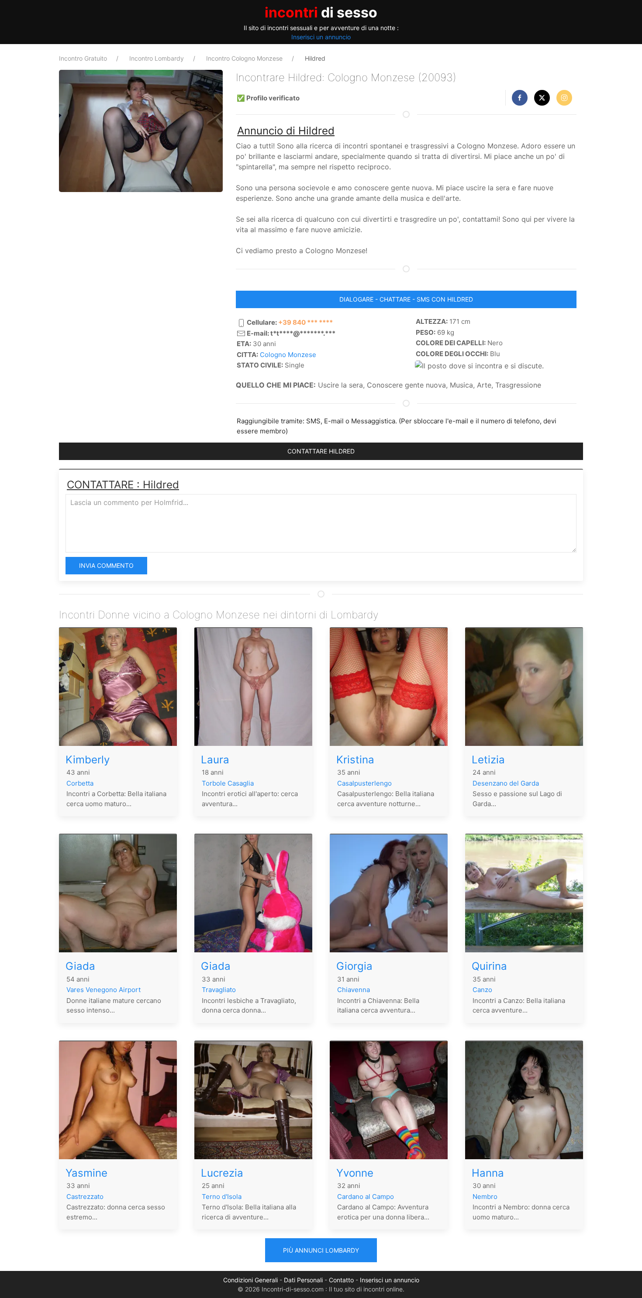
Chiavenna (353, 990)
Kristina (355, 759)
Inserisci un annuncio (321, 37)
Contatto (341, 1280)
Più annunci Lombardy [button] (321, 1250)
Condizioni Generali (250, 1280)
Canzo (482, 990)
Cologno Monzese (288, 354)
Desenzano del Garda (506, 783)
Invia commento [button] (106, 565)
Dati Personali (303, 1280)
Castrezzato (85, 1196)
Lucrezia (222, 1173)
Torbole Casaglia (228, 783)
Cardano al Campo (365, 1196)
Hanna (488, 1173)
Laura (215, 759)
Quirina (489, 966)
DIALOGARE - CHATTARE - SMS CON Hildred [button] (406, 299)
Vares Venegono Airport (103, 990)
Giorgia (354, 966)
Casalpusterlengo (364, 783)
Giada (80, 966)
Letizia (488, 759)
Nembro (485, 1196)
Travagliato (219, 990)
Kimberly (88, 759)
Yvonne (354, 1173)
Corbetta (79, 783)
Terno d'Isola (222, 1196)
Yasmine (86, 1173)
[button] (520, 98)
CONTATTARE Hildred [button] (321, 451)
